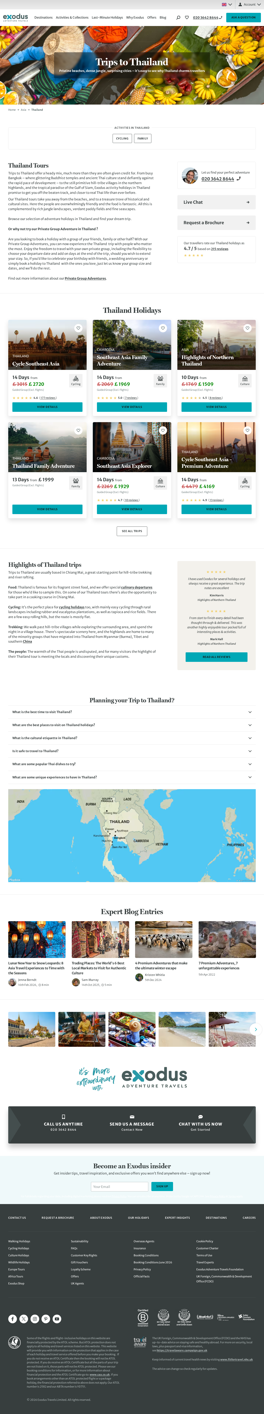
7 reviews (131, 398)
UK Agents (77, 1283)
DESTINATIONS (216, 1217)
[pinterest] (45, 1319)
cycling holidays (72, 607)
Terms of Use (204, 1255)
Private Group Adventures (85, 278)
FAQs (74, 1248)
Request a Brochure (204, 222)
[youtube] (57, 1319)
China (27, 641)
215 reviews (219, 249)
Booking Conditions (146, 1255)
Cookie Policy (204, 1241)
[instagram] (35, 1319)
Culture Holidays (18, 1255)
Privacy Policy (218, 1196)
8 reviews (215, 398)
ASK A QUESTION (243, 17)
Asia (23, 109)
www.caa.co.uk (100, 1374)
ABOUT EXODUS (101, 1217)
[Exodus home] (15, 17)
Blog (163, 17)
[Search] (178, 17)
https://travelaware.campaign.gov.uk (182, 1350)
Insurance (140, 1248)
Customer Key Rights (84, 1255)
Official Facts (142, 1276)
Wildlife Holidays (19, 1262)
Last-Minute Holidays (107, 17)
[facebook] (12, 1319)
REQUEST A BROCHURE (58, 1217)
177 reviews (48, 398)
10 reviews (132, 500)
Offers (151, 17)
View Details (47, 407)
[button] (132, 712)
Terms (232, 1196)
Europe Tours (16, 1269)
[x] (23, 1319)
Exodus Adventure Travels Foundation (220, 1269)
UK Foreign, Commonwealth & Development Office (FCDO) (224, 1279)
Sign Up (162, 1186)
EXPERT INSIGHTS (177, 1217)
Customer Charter (207, 1248)
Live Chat (193, 202)
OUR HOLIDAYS (138, 1217)
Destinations (43, 17)
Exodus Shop (16, 1283)
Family (143, 138)
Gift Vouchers (79, 1262)
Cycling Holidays (18, 1248)
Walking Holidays (19, 1241)
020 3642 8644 (205, 17)
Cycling (122, 138)
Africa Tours (15, 1276)
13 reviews (216, 500)
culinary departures (136, 587)
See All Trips (132, 531)
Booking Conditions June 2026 (153, 1262)
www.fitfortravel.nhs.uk (236, 1359)
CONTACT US (17, 1217)
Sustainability (79, 1241)
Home (12, 109)
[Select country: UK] (227, 4)
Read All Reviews (217, 657)
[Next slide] (256, 1029)
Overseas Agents (144, 1241)
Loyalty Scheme (81, 1269)
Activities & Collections (72, 17)
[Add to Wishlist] (78, 328)
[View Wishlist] (187, 17)
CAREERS (249, 1217)
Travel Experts (205, 1262)
